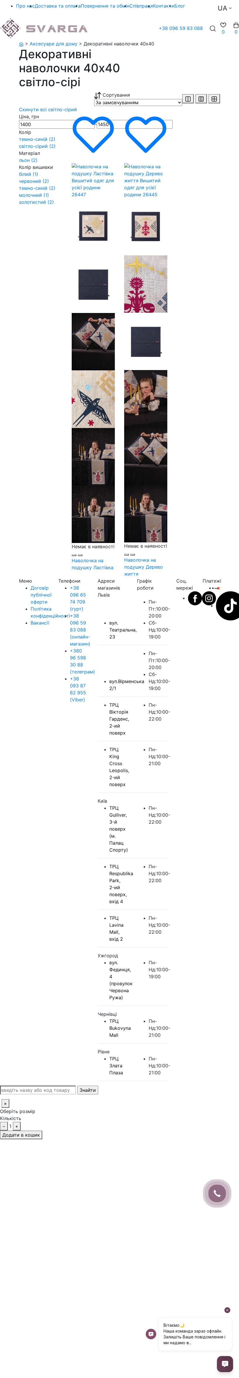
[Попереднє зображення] (74, 555)
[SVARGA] (21, 44)
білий (28, 174)
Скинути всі (33, 109)
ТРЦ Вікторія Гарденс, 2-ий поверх (119, 719)
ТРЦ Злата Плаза (116, 1065)
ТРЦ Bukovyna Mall (120, 1028)
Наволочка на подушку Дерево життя (143, 567)
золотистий (36, 202)
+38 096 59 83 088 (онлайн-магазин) (80, 630)
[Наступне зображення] (80, 555)
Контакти (163, 6)
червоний (34, 181)
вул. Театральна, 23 (123, 630)
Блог (179, 6)
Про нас (25, 6)
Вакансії (40, 623)
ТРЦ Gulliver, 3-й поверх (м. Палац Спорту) (118, 829)
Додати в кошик (21, 1135)
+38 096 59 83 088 (181, 28)
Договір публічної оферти (41, 595)
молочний (34, 195)
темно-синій (37, 139)
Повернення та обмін (105, 6)
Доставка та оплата (58, 6)
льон (28, 160)
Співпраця (141, 6)
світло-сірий (62, 109)
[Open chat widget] (225, 1364)
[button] (236, 28)
